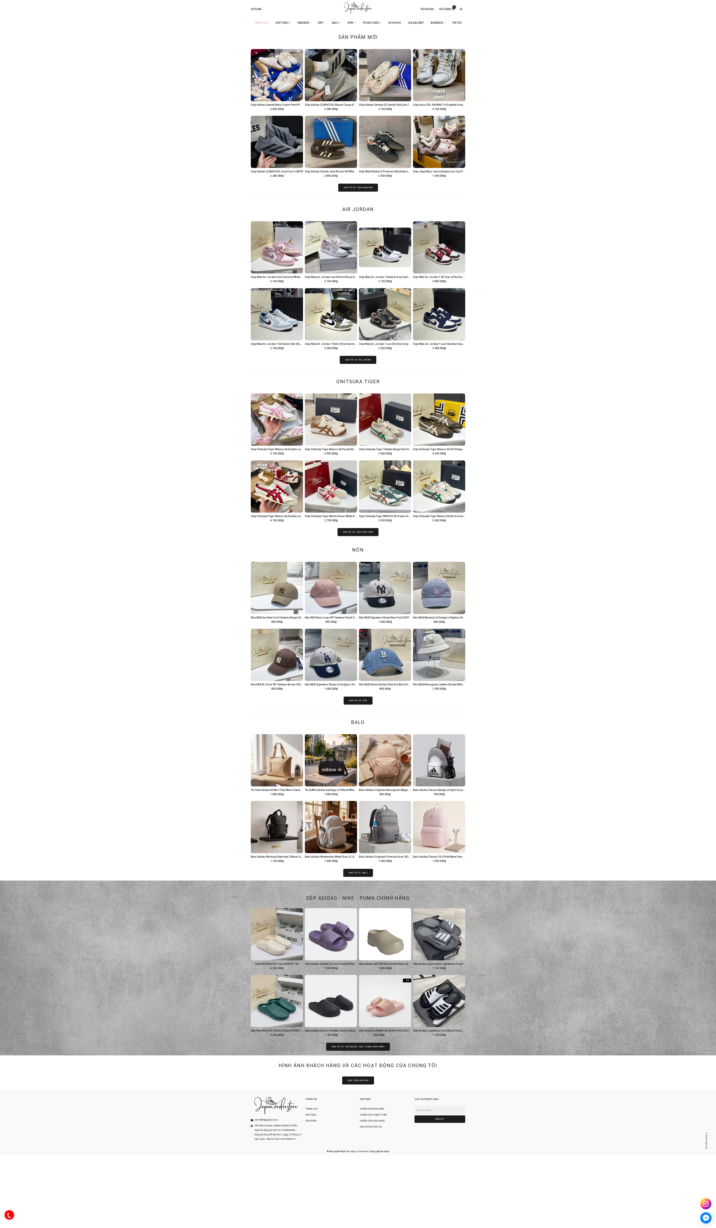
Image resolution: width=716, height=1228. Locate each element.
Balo (335, 22)
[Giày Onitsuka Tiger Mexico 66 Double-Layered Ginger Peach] (277, 424)
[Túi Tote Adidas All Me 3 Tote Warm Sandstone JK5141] (277, 764)
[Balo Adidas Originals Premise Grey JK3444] (385, 831)
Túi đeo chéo (371, 22)
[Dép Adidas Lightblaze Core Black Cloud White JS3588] (439, 1005)
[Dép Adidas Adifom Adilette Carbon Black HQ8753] (331, 1005)
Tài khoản (427, 9)
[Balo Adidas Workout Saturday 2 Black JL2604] (277, 831)
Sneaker (303, 22)
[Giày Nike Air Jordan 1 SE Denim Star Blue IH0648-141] (277, 318)
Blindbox (437, 22)
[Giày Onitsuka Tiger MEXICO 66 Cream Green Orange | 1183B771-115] (385, 491)
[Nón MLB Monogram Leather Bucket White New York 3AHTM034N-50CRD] (439, 659)
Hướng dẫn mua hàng (372, 1109)
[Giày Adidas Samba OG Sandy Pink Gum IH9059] (385, 79)
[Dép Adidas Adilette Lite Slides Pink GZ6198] (385, 1005)
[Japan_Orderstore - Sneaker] (358, 8)
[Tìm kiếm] (461, 9)
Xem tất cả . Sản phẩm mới (358, 187)
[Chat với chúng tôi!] (706, 1218)
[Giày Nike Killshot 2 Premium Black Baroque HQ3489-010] (385, 146)
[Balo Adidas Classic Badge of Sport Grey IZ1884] (439, 764)
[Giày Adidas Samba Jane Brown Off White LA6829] (331, 146)
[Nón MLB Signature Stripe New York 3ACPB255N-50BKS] (385, 592)
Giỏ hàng (447, 9)
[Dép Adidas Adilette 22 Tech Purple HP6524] (331, 938)
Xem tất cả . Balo (358, 873)
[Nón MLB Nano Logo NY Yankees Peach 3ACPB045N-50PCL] (331, 592)
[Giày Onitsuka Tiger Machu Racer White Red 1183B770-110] (331, 491)
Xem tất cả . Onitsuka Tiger (358, 532)
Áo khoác (394, 22)
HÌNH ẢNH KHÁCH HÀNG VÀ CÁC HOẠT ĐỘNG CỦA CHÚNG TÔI (358, 1065)
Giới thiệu (282, 22)
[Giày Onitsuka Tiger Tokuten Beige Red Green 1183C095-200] (385, 424)
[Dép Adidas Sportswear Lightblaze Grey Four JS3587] (439, 938)
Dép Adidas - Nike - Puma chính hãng (358, 898)
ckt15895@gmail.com (266, 1119)
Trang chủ (261, 22)
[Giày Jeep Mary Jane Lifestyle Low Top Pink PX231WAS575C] (439, 146)
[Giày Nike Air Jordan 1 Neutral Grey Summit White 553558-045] (385, 251)
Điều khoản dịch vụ (371, 1126)
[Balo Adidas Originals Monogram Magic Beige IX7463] (385, 764)
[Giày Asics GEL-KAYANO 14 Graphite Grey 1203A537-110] (439, 79)
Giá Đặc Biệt (416, 22)
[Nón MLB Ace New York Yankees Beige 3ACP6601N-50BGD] (277, 592)
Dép (321, 22)
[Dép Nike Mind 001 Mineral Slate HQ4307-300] (277, 1005)
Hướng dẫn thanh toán (373, 1115)
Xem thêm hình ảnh (358, 1080)
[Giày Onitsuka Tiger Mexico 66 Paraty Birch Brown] (331, 424)
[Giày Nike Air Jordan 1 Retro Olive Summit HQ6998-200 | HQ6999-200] (331, 318)
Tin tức (457, 22)
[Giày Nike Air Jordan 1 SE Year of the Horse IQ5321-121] (439, 251)
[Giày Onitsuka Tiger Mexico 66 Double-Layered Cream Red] (277, 491)
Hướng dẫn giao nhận (372, 1121)
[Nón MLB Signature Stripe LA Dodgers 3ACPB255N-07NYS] (331, 659)
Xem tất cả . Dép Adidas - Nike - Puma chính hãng (358, 1047)
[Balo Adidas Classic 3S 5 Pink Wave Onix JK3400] (439, 831)
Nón (351, 22)
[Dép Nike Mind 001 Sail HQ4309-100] (277, 938)
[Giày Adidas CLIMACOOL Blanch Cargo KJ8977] (331, 79)
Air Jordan (358, 209)
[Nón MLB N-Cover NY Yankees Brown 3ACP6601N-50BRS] (277, 659)
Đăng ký (439, 1119)
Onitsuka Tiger (358, 381)
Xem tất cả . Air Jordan (358, 360)
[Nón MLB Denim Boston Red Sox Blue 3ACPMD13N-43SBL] (385, 659)
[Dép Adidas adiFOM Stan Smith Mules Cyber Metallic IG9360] (385, 938)
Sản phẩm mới (358, 37)
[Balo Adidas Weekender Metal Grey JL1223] (331, 831)
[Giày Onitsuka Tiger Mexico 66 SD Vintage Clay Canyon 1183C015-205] (439, 424)
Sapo (386, 1151)
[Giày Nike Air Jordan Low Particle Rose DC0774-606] (331, 251)
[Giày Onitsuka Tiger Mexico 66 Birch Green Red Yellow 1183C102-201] (439, 491)
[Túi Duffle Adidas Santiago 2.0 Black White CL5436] (331, 764)
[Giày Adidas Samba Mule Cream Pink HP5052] (277, 79)
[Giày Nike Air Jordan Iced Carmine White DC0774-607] (277, 251)
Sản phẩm (310, 1121)
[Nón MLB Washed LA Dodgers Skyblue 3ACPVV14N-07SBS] (439, 592)
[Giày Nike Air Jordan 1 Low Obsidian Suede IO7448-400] (439, 318)
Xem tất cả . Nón (358, 700)
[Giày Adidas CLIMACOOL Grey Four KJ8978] (277, 146)
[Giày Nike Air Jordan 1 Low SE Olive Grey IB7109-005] (385, 318)
